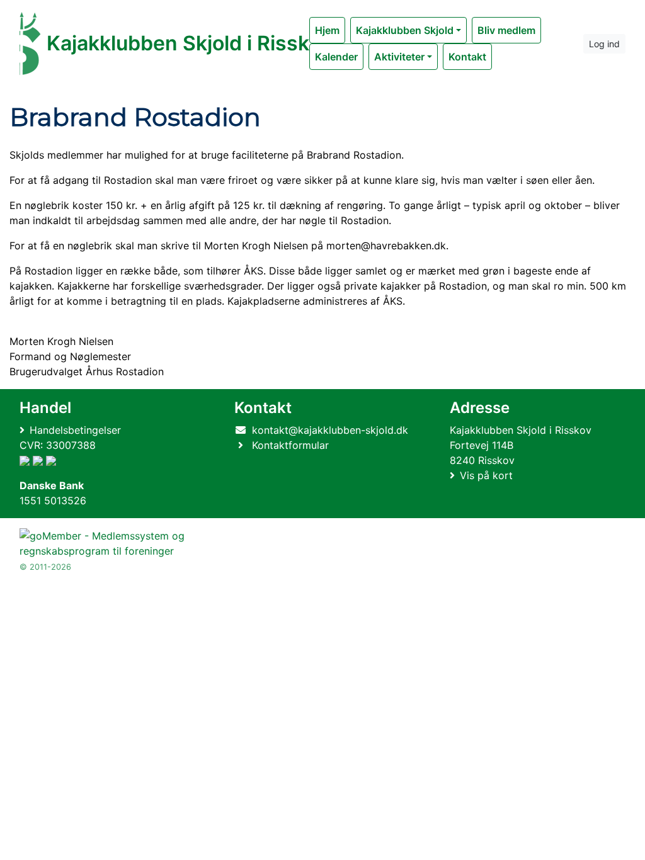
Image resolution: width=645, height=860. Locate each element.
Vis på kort (486, 475)
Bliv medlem (506, 30)
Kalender (336, 56)
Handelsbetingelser (75, 430)
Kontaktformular (290, 445)
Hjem (327, 30)
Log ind (604, 43)
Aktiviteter (399, 56)
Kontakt (467, 56)
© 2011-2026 (45, 567)
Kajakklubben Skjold (405, 30)
